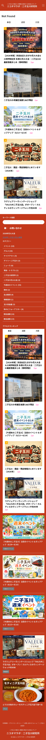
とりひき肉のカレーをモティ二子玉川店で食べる (23, 704)
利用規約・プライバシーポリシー (12, 723)
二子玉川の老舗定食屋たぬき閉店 (18, 100)
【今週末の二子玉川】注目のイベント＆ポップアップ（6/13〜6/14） (23, 434)
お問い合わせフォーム (30, 723)
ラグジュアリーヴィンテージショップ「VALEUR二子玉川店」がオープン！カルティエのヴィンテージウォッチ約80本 (22, 204)
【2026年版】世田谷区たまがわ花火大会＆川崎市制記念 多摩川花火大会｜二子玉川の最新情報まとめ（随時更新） (22, 59)
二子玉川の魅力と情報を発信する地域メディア (23, 730)
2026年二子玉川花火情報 (12, 237)
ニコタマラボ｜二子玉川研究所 (22, 6)
